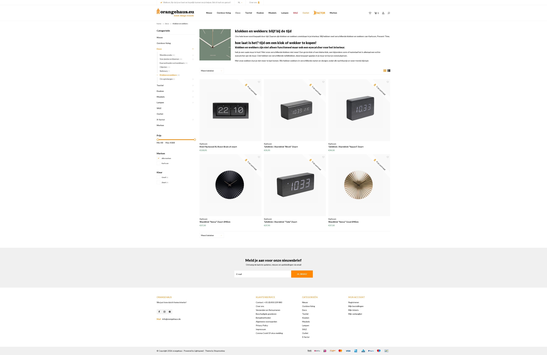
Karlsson (165, 163)
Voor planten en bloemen (171, 59)
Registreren (353, 302)
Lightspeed (199, 351)
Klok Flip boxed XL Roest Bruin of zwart (218, 146)
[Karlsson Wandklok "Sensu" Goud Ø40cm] (359, 185)
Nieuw (209, 13)
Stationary (165, 71)
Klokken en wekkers (180, 24)
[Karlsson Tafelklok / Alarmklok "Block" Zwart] (295, 110)
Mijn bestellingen (356, 306)
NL (239, 2)
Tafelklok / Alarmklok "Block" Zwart (281, 146)
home (159, 24)
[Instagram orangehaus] (164, 311)
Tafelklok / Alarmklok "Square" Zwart (346, 146)
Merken (333, 13)
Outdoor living (224, 13)
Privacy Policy (262, 325)
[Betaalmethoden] (309, 350)
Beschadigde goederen (266, 314)
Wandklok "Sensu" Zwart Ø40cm (215, 222)
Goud (165, 177)
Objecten (165, 67)
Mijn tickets (353, 310)
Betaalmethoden (263, 318)
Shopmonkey (219, 351)
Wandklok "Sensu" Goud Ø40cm (343, 222)
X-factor (161, 119)
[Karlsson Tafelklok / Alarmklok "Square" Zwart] (359, 110)
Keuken (260, 13)
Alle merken (166, 158)
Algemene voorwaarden (266, 321)
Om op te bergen (167, 79)
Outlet (306, 13)
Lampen (284, 13)
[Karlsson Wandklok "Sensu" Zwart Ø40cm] (230, 185)
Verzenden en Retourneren (268, 310)
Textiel (248, 13)
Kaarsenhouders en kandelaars (174, 63)
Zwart (165, 182)
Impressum (261, 329)
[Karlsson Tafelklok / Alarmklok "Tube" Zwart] (295, 185)
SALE (295, 13)
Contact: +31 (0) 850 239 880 (269, 302)
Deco (237, 13)
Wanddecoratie (167, 55)
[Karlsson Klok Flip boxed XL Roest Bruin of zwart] (230, 110)
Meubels (272, 13)
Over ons (253, 2)
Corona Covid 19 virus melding (269, 333)
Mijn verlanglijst (355, 314)
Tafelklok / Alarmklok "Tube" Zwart (280, 222)
